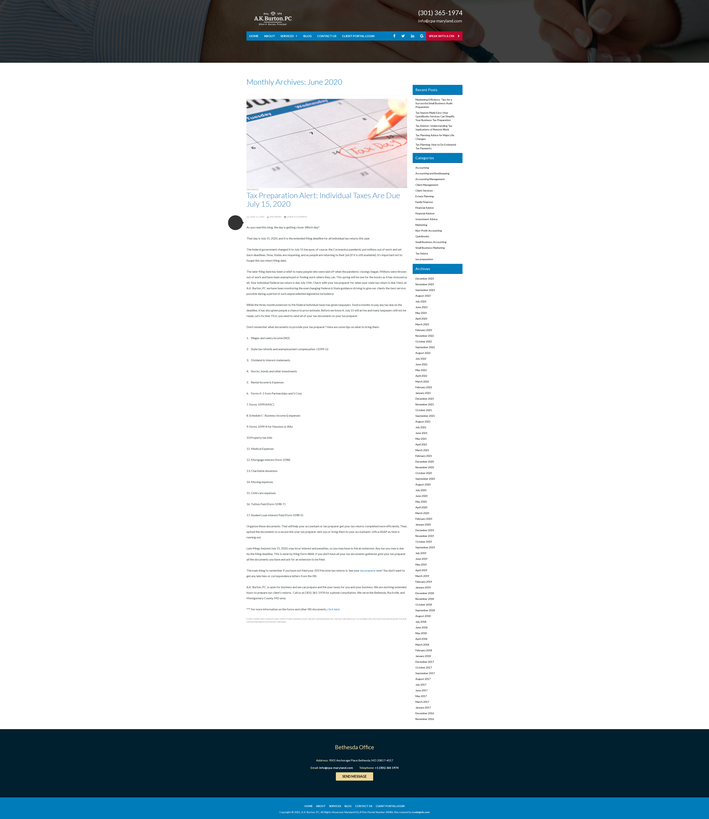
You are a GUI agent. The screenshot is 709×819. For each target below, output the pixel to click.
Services (287, 36)
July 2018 (420, 621)
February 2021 (423, 455)
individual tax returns (335, 619)
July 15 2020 (357, 619)
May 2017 (421, 696)
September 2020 (425, 478)
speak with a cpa (442, 36)
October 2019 (423, 541)
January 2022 (423, 392)
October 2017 (423, 667)
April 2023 (421, 318)
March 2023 (422, 324)
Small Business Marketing (430, 247)
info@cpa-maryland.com (440, 20)
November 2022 (424, 335)
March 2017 (422, 701)
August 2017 (423, 678)
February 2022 (423, 387)
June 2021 (421, 432)
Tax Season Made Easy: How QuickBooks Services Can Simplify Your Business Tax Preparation (434, 116)
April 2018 (421, 638)
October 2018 (423, 604)
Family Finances (424, 202)
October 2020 (423, 473)
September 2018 (425, 610)
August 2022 (423, 352)
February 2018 (423, 650)
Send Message (354, 776)
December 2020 (424, 461)
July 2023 (420, 301)
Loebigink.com (421, 812)
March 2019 (422, 575)
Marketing (421, 224)
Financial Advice (424, 207)
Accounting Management (430, 179)
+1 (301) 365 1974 (386, 767)
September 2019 (425, 547)
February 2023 (423, 330)
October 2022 (423, 341)
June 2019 (421, 558)
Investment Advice (426, 219)
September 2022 (425, 347)
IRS (349, 619)
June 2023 (421, 307)
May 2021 (421, 438)
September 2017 (425, 673)
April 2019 (421, 570)
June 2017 (421, 690)
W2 (284, 621)
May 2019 (421, 564)
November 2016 (424, 718)
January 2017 (423, 707)
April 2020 (421, 507)
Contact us (326, 36)
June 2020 (421, 495)
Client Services (424, 190)
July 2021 (420, 427)
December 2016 (424, 713)
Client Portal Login (358, 36)
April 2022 (421, 375)
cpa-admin (275, 216)
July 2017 (420, 684)
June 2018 (421, 627)
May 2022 (421, 370)
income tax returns (310, 619)
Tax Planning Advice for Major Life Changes (434, 137)
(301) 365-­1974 (440, 12)
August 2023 (423, 295)
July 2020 (420, 490)
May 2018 (421, 633)
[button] (235, 222)
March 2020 (422, 513)
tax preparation (259, 621)
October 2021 (423, 410)
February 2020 (423, 518)
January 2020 (423, 524)
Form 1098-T (279, 619)
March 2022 (422, 381)
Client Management (426, 184)
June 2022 (421, 364)
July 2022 (420, 358)
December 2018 (424, 593)
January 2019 (423, 587)
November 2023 (424, 284)
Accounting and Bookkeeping (432, 173)
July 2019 (420, 553)
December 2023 (424, 278)
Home (253, 36)
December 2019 (424, 530)
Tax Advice (252, 189)
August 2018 (423, 616)
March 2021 (422, 450)
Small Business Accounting (430, 242)
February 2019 (423, 581)
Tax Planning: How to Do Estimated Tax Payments (435, 146)
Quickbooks (422, 236)
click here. (334, 609)
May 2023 (421, 312)
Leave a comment (297, 216)
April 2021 (421, 444)
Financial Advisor (425, 213)
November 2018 (424, 598)
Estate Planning (424, 196)
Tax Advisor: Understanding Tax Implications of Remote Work (433, 127)
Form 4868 (292, 619)
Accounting (422, 167)
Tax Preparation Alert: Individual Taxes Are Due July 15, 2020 (323, 199)
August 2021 (423, 421)
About (269, 36)
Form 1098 (252, 619)
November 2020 (424, 467)
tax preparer (368, 570)
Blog (307, 36)
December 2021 (424, 398)
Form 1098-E (265, 619)
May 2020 (421, 501)
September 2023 (425, 290)
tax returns (276, 621)
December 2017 (424, 661)
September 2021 (425, 415)
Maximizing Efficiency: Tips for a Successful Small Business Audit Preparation (434, 103)
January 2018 (423, 656)
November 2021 (424, 404)
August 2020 (423, 484)
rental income (372, 619)
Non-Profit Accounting (428, 230)
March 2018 (422, 644)
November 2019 (424, 535)
